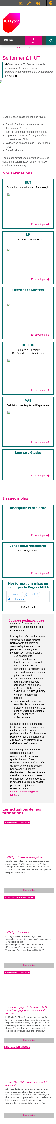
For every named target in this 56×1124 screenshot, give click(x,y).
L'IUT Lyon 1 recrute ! (17, 932)
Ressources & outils (29, 3)
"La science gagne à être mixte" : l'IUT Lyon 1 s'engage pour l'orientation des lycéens (26, 1010)
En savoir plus (39, 224)
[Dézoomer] (10, 594)
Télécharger (18, 600)
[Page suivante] (38, 594)
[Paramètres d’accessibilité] (51, 3)
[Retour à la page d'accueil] (12, 22)
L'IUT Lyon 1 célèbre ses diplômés (24, 857)
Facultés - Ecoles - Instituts (21, 3)
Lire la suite (29, 890)
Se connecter (37, 3)
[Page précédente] (26, 594)
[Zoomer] (21, 594)
